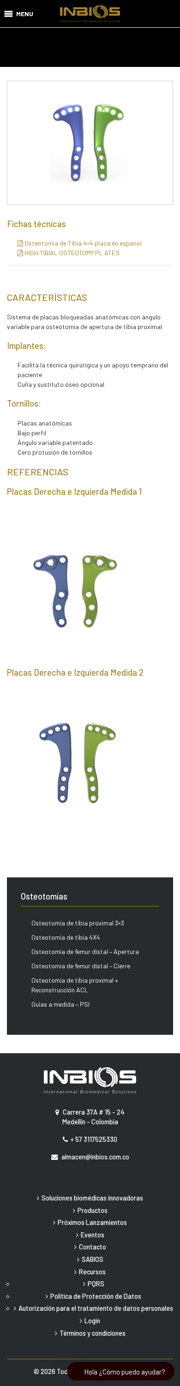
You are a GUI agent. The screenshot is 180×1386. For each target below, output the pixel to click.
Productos (93, 1210)
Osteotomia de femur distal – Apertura (85, 951)
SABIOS (92, 1259)
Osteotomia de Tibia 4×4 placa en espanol (82, 243)
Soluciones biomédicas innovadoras (92, 1198)
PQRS (96, 1284)
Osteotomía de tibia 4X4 (65, 937)
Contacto (92, 1247)
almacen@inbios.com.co (95, 1157)
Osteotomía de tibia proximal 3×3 (77, 923)
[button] (24, 13)
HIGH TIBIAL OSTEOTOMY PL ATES (71, 253)
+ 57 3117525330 (93, 1139)
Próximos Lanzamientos (92, 1222)
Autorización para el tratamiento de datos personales (95, 1308)
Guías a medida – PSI (60, 1004)
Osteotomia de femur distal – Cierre (80, 966)
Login (92, 1321)
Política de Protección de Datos (95, 1296)
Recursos (92, 1272)
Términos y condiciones (93, 1333)
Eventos (92, 1235)
